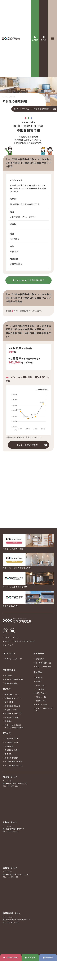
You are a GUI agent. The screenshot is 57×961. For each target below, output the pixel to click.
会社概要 (39, 677)
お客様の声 (40, 659)
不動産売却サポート (12, 750)
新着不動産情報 (11, 683)
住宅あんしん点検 (12, 717)
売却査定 (32, 957)
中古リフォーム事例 (43, 666)
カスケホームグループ (13, 659)
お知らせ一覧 (41, 697)
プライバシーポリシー (11, 637)
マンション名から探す (27, 444)
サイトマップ (8, 645)
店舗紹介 (39, 681)
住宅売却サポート (12, 738)
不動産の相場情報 (41, 109)
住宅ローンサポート (12, 710)
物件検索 (8, 675)
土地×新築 (9, 702)
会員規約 (8, 721)
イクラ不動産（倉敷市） (14, 761)
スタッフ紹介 (41, 685)
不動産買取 (9, 746)
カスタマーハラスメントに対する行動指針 (19, 641)
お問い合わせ (12, 957)
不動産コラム (41, 701)
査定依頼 (8, 754)
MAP (15, 776)
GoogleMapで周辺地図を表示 (29, 280)
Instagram (5, 630)
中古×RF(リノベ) (12, 694)
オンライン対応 (42, 704)
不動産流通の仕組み (12, 706)
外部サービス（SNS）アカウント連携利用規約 (14, 726)
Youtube (12, 630)
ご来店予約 (40, 689)
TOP (16, 109)
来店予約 (49, 957)
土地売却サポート (12, 742)
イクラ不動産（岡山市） (14, 765)
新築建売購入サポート (13, 698)
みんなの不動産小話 (43, 663)
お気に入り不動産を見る (14, 679)
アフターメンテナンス (13, 713)
